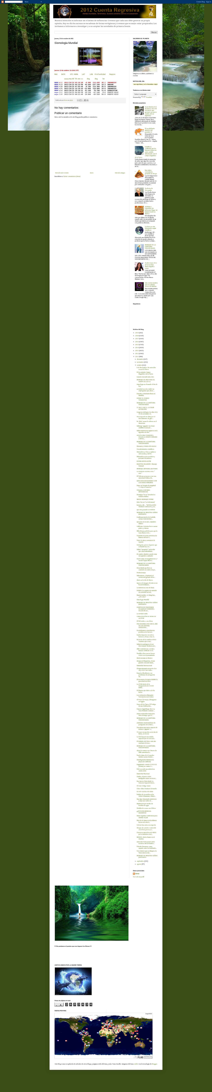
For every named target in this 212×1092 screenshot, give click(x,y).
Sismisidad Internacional (144, 665)
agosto (139, 864)
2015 (137, 344)
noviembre (140, 362)
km (104, 79)
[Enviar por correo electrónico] (78, 100)
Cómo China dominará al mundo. (147, 789)
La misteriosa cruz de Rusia (145, 588)
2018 (137, 335)
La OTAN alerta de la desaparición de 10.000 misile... (145, 686)
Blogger (154, 1064)
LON (91, 74)
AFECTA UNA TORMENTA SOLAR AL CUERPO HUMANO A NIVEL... (147, 437)
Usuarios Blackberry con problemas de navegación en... (146, 675)
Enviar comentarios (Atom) (71, 176)
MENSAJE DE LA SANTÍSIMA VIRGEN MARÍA (150, 246)
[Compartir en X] (83, 100)
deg (88, 79)
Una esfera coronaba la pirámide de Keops (151, 172)
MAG (55, 74)
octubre (139, 365)
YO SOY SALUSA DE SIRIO (145, 791)
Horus (137, 873)
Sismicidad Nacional (143, 774)
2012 (137, 353)
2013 (137, 350)
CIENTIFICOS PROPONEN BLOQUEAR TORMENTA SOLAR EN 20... (145, 609)
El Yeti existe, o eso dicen (145, 621)
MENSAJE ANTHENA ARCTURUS (147, 469)
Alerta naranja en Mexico (144, 658)
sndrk (136, 1064)
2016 (137, 341)
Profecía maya (141, 572)
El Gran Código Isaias (143, 786)
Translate (149, 97)
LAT (83, 74)
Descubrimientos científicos (145, 449)
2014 (137, 347)
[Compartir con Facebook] (85, 100)
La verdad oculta (142, 613)
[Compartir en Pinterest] (87, 100)
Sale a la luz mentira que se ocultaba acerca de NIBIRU (151, 284)
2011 (137, 356)
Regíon (112, 74)
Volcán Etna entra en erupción (146, 825)
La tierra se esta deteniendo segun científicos (150, 228)
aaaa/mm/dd (69, 79)
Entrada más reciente (62, 173)
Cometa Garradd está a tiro (145, 377)
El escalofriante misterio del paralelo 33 (150, 130)
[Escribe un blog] (80, 100)
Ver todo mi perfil (138, 877)
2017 (137, 338)
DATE (63, 74)
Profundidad (100, 74)
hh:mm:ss (79, 79)
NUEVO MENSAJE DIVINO (145, 499)
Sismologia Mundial (143, 600)
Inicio (91, 173)
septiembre (140, 861)
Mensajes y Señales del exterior (146, 446)
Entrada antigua (120, 173)
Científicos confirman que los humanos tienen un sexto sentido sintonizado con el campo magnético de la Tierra (146, 152)
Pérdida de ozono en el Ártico (146, 808)
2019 (137, 333)
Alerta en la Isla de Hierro (145, 580)
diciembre (140, 359)
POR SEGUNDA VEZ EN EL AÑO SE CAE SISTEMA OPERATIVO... (147, 625)
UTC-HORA (74, 74)
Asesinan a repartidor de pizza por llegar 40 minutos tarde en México (151, 210)
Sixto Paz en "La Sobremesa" (146, 502)
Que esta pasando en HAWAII (146, 510)
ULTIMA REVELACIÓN (144, 461)
